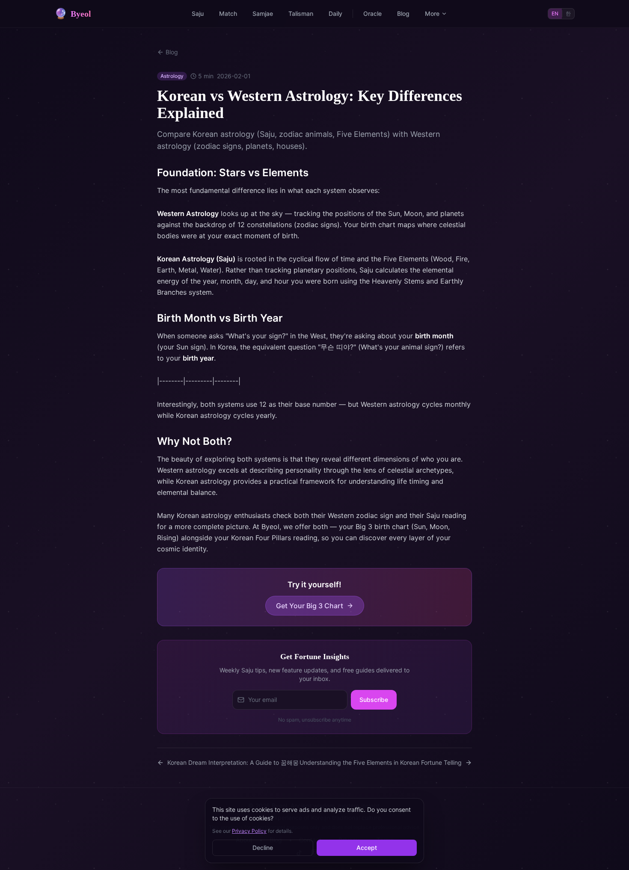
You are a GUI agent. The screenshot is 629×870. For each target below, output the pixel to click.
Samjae (262, 13)
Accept (366, 847)
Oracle (372, 13)
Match (228, 13)
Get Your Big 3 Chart (309, 605)
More (432, 13)
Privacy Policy (249, 831)
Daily (335, 13)
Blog (403, 13)
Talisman (300, 13)
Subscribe (373, 699)
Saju (198, 13)
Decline (262, 847)
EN (555, 13)
